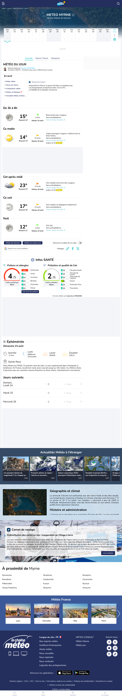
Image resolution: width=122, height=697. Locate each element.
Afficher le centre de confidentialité (62, 685)
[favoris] (73, 14)
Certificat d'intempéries (50, 645)
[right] (118, 466)
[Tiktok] (115, 654)
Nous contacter (46, 661)
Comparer (55, 58)
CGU (26, 681)
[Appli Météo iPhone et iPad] (64, 673)
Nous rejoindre (46, 657)
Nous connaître (46, 653)
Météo (4, 8)
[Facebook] (109, 642)
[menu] (4, 3)
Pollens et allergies (18, 265)
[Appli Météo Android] (82, 673)
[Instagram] (115, 648)
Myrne (26, 8)
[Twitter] (115, 642)
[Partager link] (67, 248)
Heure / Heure (41, 58)
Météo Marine (82, 641)
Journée (29, 58)
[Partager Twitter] (77, 248)
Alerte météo (45, 649)
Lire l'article (108, 553)
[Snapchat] (109, 648)
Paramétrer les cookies (104, 681)
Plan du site (40, 681)
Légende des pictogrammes (52, 665)
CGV (31, 681)
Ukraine (9, 8)
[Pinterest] (109, 654)
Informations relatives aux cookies (59, 681)
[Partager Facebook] (72, 248)
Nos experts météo (48, 641)
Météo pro (81, 645)
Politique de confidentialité (84, 681)
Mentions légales (16, 681)
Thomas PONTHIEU (28, 68)
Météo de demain (13, 243)
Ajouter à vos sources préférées (18, 248)
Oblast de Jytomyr (18, 8)
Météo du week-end (32, 243)
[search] (118, 3)
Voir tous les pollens (30, 291)
